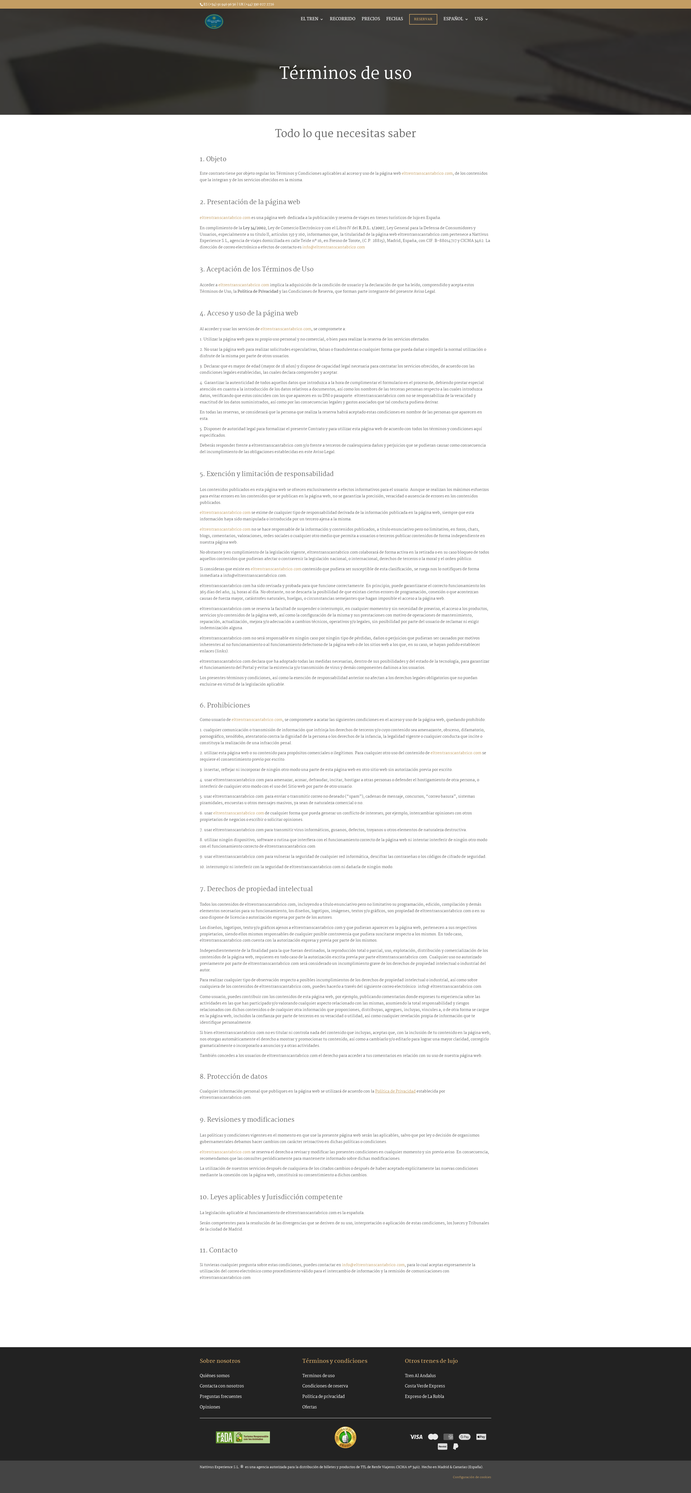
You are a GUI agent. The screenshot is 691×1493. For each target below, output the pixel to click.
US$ (479, 19)
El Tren (309, 19)
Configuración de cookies (472, 1477)
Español (453, 19)
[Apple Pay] (481, 1437)
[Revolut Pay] (443, 1446)
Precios (371, 19)
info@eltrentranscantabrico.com (333, 247)
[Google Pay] (465, 1437)
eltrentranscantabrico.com (427, 173)
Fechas (394, 19)
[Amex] (448, 1437)
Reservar (423, 19)
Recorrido (342, 19)
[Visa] (416, 1437)
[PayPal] (455, 1446)
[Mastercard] (433, 1437)
